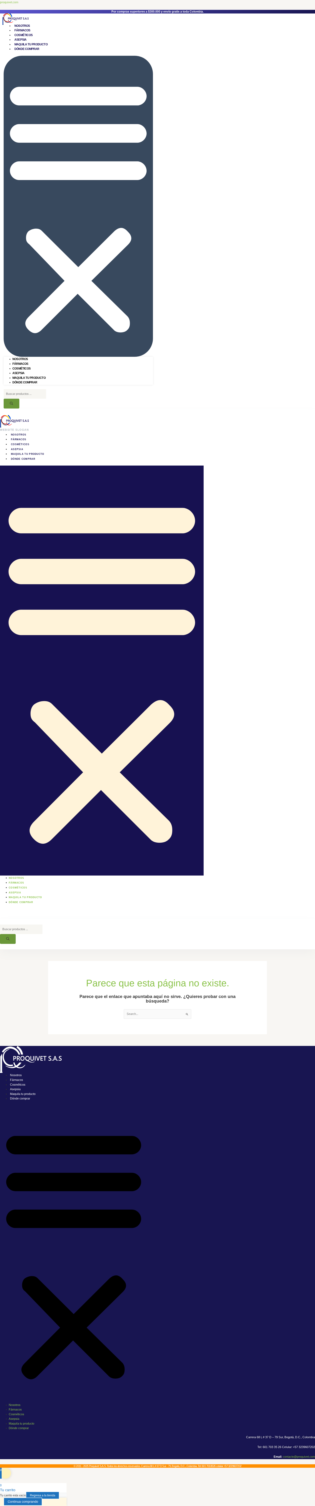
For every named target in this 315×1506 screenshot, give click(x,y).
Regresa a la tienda (42, 1495)
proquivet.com (9, 2)
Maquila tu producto (31, 44)
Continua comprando (23, 1501)
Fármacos (22, 30)
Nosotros (22, 25)
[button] (78, 206)
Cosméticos (23, 35)
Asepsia (20, 39)
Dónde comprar (26, 48)
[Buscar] (11, 404)
